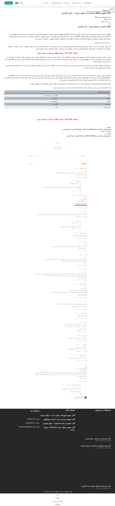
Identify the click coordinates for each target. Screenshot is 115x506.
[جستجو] (21, 3)
